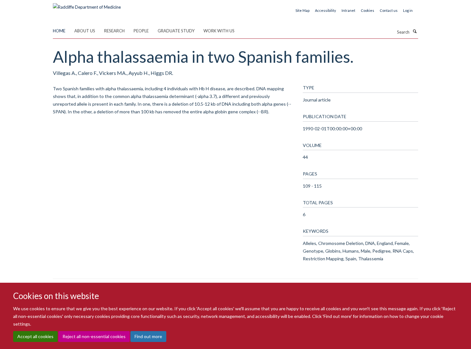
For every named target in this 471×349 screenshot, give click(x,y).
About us (84, 30)
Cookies (367, 10)
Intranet (348, 10)
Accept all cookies (35, 336)
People (141, 30)
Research (114, 30)
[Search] (414, 31)
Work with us (219, 30)
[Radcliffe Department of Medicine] (87, 4)
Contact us (389, 10)
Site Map (302, 10)
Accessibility (325, 10)
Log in (408, 10)
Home (59, 30)
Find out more (148, 336)
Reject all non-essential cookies (94, 336)
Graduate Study (176, 30)
